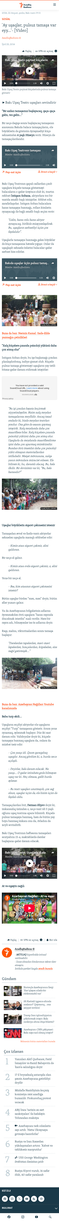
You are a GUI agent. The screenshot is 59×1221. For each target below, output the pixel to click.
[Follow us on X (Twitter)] (19, 1199)
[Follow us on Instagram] (12, 1199)
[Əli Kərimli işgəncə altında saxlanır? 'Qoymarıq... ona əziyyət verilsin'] (13, 1005)
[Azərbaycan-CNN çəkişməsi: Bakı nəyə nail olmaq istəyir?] (13, 1033)
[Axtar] (50, 1217)
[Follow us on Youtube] (27, 1199)
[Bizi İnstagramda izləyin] (23, 1217)
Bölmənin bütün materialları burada (37, 1041)
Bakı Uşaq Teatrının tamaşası (23, 150)
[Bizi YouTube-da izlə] (36, 1217)
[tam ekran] (54, 83)
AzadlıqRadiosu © (11, 38)
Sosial (6, 19)
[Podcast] (41, 1199)
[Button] (26, 51)
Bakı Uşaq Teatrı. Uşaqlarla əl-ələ (25, 852)
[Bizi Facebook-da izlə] (9, 1217)
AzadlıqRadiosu (21, 154)
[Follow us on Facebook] (5, 1199)
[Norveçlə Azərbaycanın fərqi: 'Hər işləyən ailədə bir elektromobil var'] (13, 991)
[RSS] (34, 1199)
